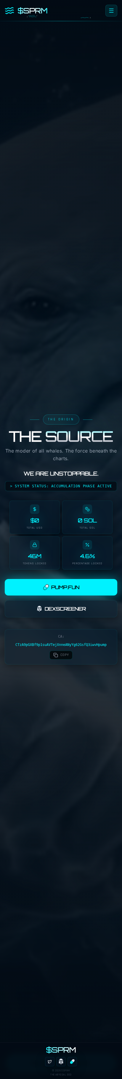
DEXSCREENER (65, 609)
